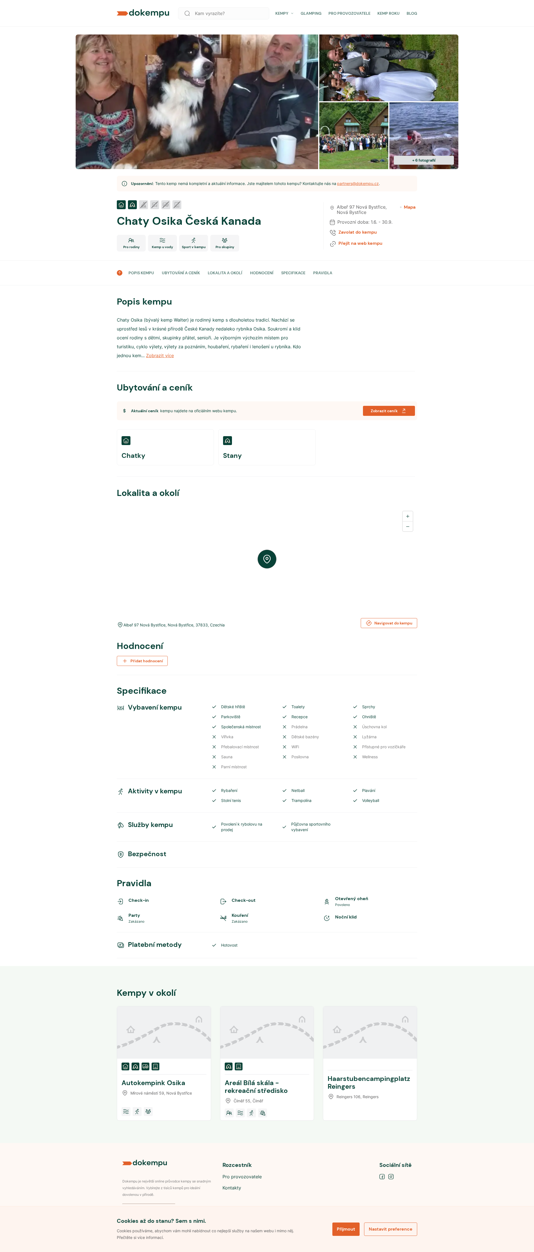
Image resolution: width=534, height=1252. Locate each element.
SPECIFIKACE (293, 273)
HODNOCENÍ (261, 273)
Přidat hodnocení (146, 660)
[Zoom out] (408, 526)
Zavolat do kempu (357, 232)
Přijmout (346, 1229)
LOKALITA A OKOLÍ (225, 273)
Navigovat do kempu (393, 623)
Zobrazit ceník (384, 410)
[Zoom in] (408, 516)
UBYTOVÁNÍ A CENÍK (181, 273)
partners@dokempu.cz (358, 183)
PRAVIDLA (322, 273)
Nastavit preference (390, 1229)
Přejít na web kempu (360, 243)
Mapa (410, 207)
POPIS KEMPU (141, 273)
